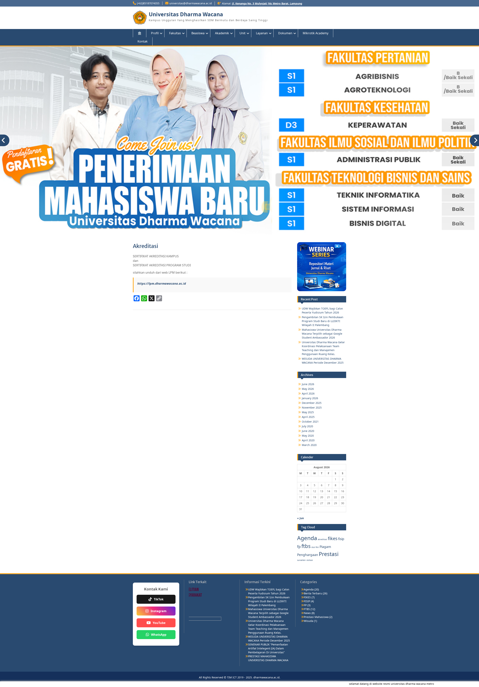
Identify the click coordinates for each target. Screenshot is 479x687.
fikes (332, 536)
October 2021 (310, 419)
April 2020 (308, 437)
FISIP (307, 598)
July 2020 (307, 423)
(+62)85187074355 (148, 3)
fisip (341, 536)
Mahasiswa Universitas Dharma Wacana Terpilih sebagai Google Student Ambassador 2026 (322, 331)
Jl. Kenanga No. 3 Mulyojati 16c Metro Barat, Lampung (267, 3)
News (307, 610)
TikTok (159, 597)
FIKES (307, 594)
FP (305, 602)
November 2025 (312, 405)
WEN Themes (272, 679)
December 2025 (311, 400)
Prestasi (328, 551)
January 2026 (310, 395)
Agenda (307, 535)
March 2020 (309, 442)
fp (299, 543)
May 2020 (308, 433)
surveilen (301, 557)
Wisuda (308, 618)
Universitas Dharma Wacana (186, 14)
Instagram (159, 608)
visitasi (309, 557)
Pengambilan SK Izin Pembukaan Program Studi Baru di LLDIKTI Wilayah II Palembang (322, 318)
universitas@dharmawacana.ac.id (190, 3)
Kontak (143, 41)
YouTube (159, 620)
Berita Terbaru (313, 590)
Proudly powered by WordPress (218, 679)
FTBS (307, 606)
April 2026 (308, 391)
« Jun (300, 515)
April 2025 (308, 414)
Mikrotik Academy (315, 33)
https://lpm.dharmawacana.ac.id (161, 281)
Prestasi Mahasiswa (316, 614)
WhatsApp (158, 632)
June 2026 (308, 381)
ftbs (306, 543)
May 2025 (308, 409)
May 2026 (308, 386)
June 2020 (308, 428)
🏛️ (139, 33)
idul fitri (315, 544)
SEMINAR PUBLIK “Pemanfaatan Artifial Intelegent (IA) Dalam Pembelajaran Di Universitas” (268, 645)
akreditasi (322, 536)
